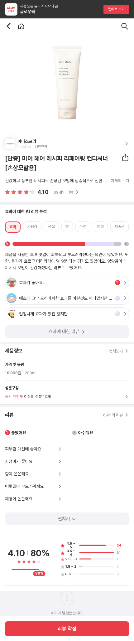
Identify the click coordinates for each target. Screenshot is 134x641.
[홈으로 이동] (21, 26)
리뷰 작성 (67, 629)
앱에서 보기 (116, 9)
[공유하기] (125, 157)
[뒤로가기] (8, 26)
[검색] (124, 26)
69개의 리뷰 (63, 192)
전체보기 (116, 351)
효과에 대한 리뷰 (64, 331)
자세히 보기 (120, 181)
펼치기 (64, 519)
